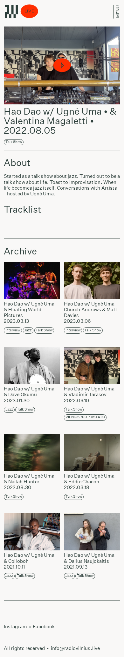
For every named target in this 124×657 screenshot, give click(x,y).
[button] (62, 65)
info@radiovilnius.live (75, 648)
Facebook (44, 626)
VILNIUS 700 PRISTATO (85, 417)
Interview (13, 330)
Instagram (15, 626)
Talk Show (13, 142)
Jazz (28, 330)
